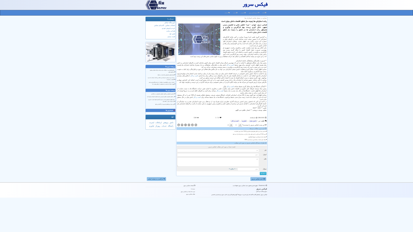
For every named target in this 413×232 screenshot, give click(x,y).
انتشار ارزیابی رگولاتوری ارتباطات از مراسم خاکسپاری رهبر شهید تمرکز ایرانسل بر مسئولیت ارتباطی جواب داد (161, 83)
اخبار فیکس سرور (257, 179)
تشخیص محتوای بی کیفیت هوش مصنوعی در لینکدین (162, 94)
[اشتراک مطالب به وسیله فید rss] (195, 125)
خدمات (226, 13)
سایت (234, 13)
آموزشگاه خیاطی (169, 22)
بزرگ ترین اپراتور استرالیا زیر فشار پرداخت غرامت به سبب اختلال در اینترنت (161, 79)
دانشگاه (170, 126)
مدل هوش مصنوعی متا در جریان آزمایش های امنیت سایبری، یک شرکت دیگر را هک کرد (161, 100)
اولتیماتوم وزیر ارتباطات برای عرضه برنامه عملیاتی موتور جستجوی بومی (162, 71)
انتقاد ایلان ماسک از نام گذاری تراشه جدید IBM (255, 140)
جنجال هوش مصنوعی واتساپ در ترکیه (166, 75)
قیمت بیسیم (171, 36)
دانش (171, 122)
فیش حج (172, 34)
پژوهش (165, 122)
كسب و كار (230, 65)
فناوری (244, 121)
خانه (264, 13)
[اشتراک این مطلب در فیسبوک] (188, 125)
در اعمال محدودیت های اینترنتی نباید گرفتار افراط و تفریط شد (160, 97)
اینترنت (242, 13)
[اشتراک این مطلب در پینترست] (182, 125)
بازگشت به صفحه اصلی (155, 179)
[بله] (240, 125)
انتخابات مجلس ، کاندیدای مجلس (164, 25)
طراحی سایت (170, 31)
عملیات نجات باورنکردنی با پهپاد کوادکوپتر (257, 137)
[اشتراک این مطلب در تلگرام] (192, 125)
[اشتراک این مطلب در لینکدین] (178, 125)
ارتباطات (158, 122)
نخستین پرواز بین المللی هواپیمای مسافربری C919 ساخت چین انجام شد (250, 131)
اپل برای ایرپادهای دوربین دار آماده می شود (164, 104)
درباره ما (193, 189)
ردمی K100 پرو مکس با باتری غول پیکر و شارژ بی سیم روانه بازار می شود (249, 134)
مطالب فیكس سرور (190, 194)
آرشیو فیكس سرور (253, 13)
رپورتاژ (157, 126)
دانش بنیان (253, 121)
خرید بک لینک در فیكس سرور (188, 191)
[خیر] (231, 125)
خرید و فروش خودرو (168, 28)
